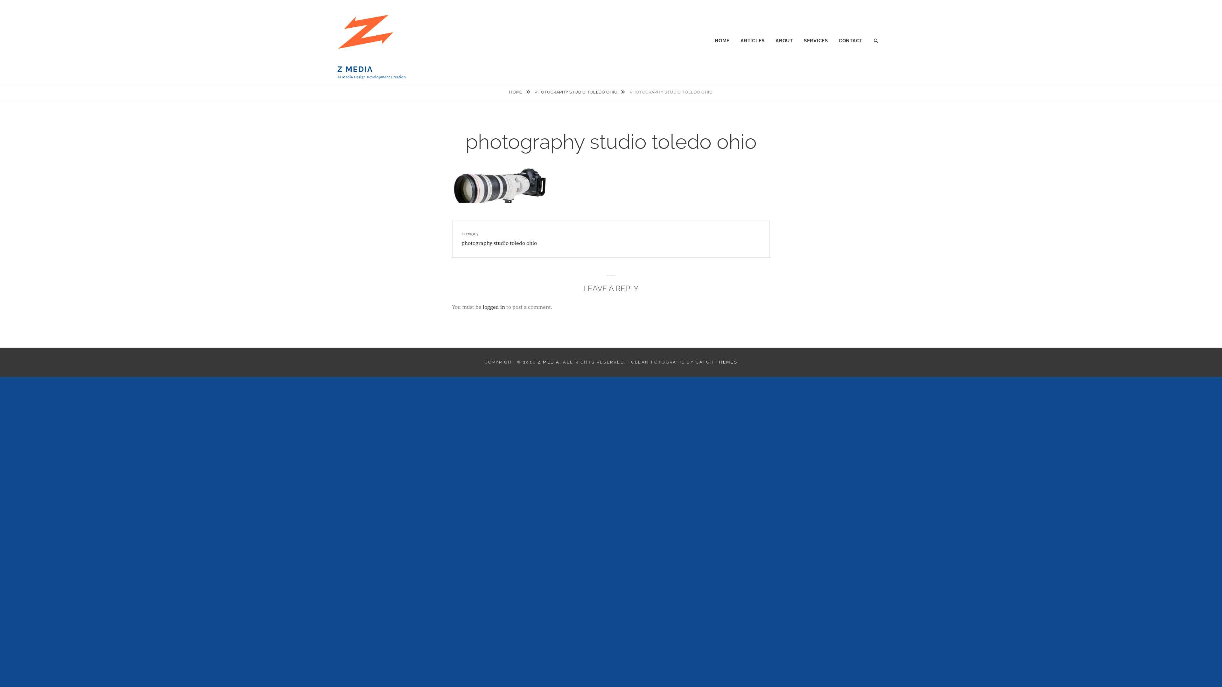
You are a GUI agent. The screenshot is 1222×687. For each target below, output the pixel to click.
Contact (850, 41)
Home (722, 41)
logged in (494, 307)
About (784, 41)
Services (816, 41)
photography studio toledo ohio (577, 92)
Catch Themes (716, 362)
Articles (753, 41)
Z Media (355, 69)
